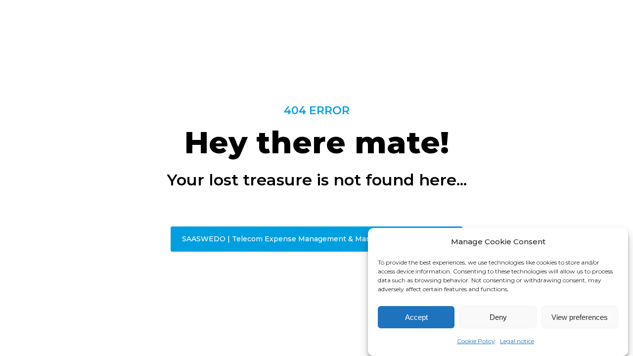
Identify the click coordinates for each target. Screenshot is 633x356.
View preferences (579, 317)
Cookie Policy (476, 341)
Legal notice (517, 341)
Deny (498, 317)
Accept (416, 317)
